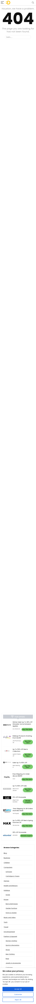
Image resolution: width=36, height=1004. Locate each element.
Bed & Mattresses (12, 904)
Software (9, 872)
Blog (5, 853)
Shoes (8, 950)
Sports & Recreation (12, 945)
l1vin (14, 779)
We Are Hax (16, 825)
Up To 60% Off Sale (20, 786)
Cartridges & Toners (12, 876)
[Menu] (2, 2)
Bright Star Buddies (16, 801)
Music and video (10, 917)
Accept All (18, 989)
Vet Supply (16, 813)
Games (6, 881)
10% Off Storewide (19, 797)
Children (7, 863)
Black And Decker (15, 789)
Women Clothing (11, 941)
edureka (15, 835)
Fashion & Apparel (10, 936)
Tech (5, 922)
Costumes (9, 968)
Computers (8, 867)
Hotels (8, 895)
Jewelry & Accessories (13, 963)
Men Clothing (10, 954)
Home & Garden (11, 913)
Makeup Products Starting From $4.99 (22, 737)
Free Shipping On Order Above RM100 (21, 775)
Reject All (18, 1000)
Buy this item (27, 729)
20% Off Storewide (19, 832)
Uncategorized (9, 932)
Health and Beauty (11, 886)
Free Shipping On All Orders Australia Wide (23, 809)
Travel (6, 927)
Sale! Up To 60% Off (20, 763)
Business (7, 858)
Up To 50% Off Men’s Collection (20, 750)
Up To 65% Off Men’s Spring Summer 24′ (23, 821)
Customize (18, 994)
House (6, 899)
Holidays (7, 890)
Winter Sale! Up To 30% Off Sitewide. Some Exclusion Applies (22, 724)
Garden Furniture (11, 908)
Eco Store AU (16, 729)
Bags (7, 959)
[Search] (32, 2)
